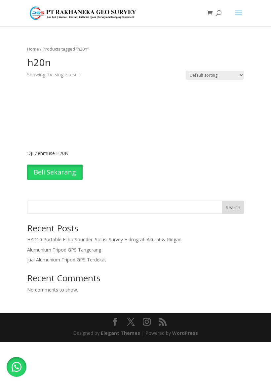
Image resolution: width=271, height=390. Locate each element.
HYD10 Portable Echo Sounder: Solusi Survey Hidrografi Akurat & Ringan (104, 239)
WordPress (185, 333)
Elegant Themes (120, 333)
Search (233, 207)
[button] (16, 367)
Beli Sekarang (55, 172)
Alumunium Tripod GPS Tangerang (64, 250)
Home (33, 49)
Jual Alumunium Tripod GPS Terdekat (66, 259)
